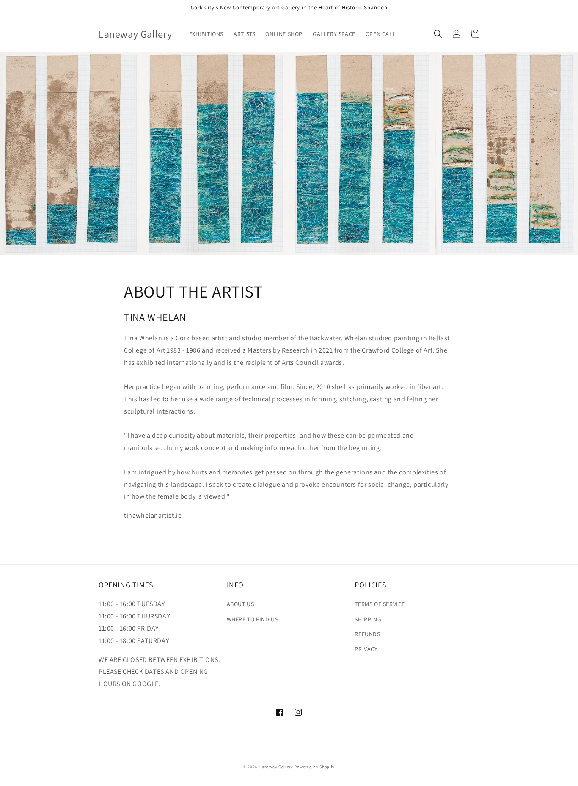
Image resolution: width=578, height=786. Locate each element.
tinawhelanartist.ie (153, 515)
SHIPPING (368, 619)
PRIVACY (366, 649)
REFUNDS (367, 634)
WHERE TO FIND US (252, 619)
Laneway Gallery (276, 766)
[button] (438, 34)
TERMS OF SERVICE (380, 604)
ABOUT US (240, 604)
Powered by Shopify (315, 766)
